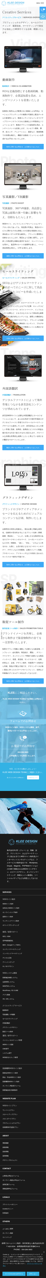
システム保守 (7, 1053)
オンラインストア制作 (10, 912)
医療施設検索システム (10, 977)
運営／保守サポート (10, 1035)
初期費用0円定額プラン (10, 1127)
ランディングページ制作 (11, 921)
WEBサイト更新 (8, 1044)
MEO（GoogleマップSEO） (12, 945)
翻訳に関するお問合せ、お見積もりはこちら (23, 447)
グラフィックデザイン (10, 1027)
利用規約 (6, 1213)
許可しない (32, 1274)
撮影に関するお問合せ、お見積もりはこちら (23, 256)
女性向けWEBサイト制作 (11, 908)
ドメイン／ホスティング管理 (12, 1040)
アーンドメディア (9, 962)
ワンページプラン (9, 1110)
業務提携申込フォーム (10, 1189)
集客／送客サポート (10, 931)
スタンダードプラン (9, 1119)
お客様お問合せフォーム (11, 1176)
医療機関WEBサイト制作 (12, 1068)
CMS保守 (6, 1049)
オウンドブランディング (11, 925)
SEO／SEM (6, 936)
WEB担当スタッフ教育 (10, 1057)
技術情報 (6, 1151)
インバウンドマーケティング (12, 953)
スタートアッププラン (10, 1114)
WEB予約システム (9, 986)
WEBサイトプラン (10, 1105)
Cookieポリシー (8, 1209)
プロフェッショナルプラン (12, 1123)
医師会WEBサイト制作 (10, 1073)
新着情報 (6, 1147)
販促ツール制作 (8, 1031)
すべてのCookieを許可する (14, 1274)
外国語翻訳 (6, 1023)
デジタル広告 (7, 958)
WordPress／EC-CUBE (10, 990)
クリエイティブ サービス (12, 1005)
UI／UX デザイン (8, 966)
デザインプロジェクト (10, 1160)
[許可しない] (44, 1252)
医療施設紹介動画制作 (10, 1090)
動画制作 (6, 1010)
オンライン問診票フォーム (12, 1086)
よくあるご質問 (8, 1229)
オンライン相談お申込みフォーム (14, 1180)
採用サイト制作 (8, 916)
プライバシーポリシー (10, 1204)
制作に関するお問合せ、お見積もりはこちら (23, 146)
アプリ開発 (6, 995)
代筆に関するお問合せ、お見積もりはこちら (23, 338)
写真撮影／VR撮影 (9, 1014)
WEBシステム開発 (10, 973)
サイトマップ (7, 1237)
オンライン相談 (8, 1233)
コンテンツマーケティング (12, 949)
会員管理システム (9, 982)
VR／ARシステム (8, 999)
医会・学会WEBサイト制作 (12, 1077)
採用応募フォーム (9, 1184)
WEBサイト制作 (9, 899)
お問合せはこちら (33, 777)
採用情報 (6, 1156)
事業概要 (6, 1143)
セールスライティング (10, 1019)
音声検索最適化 (8, 940)
